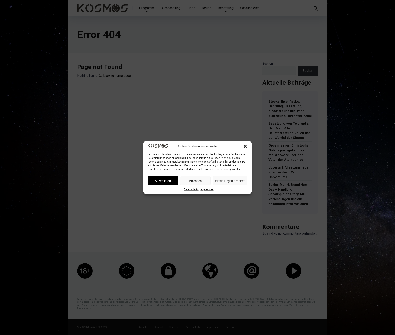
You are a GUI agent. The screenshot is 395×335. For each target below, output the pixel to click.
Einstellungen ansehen (230, 180)
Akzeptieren (163, 180)
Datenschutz (191, 189)
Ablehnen (195, 180)
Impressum (207, 189)
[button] (245, 146)
